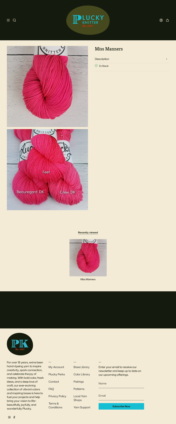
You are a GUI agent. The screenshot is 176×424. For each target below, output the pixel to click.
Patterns (79, 389)
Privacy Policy (57, 396)
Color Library (82, 374)
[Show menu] (8, 20)
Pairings (79, 381)
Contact (54, 381)
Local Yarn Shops (80, 398)
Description (102, 59)
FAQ (51, 389)
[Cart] (167, 20)
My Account (56, 367)
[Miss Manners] (88, 257)
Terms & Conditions (55, 405)
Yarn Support (82, 407)
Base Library (82, 367)
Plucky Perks (57, 374)
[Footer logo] (20, 344)
